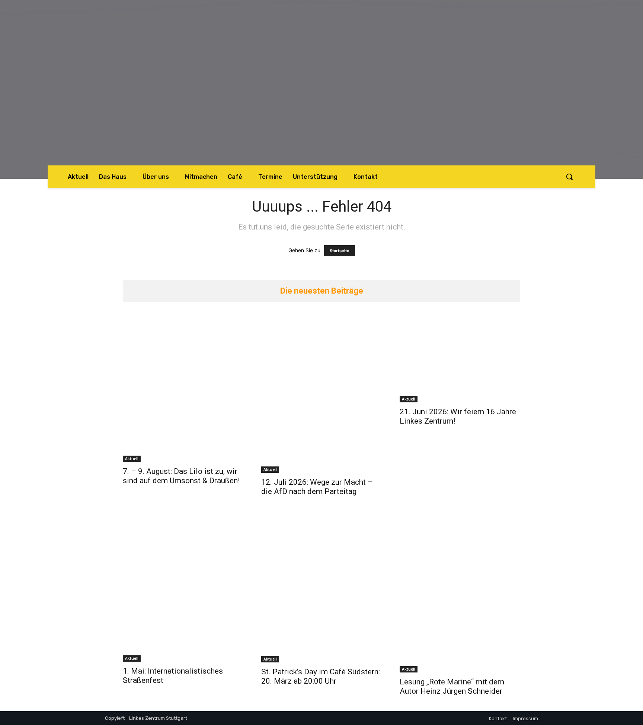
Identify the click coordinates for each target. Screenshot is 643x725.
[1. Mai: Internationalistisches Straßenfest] (183, 587)
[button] (569, 176)
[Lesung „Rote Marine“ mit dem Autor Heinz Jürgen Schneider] (460, 592)
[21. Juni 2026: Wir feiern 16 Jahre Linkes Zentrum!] (460, 357)
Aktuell (131, 458)
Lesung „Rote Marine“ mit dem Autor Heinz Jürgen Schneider (452, 686)
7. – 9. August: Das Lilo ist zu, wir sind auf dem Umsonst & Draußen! (181, 476)
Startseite (339, 250)
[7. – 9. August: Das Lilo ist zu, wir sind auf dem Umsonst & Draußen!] (183, 387)
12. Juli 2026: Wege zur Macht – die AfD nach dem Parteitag (317, 487)
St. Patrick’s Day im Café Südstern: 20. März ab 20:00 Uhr (320, 676)
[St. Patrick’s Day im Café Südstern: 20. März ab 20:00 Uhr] (321, 587)
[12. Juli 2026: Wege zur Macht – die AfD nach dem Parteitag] (321, 392)
